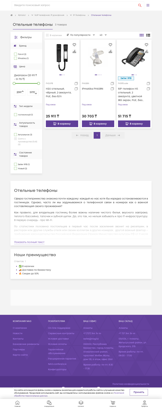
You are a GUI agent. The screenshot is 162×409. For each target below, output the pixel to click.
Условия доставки (58, 338)
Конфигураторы (57, 369)
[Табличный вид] (148, 35)
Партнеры (19, 349)
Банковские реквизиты (26, 344)
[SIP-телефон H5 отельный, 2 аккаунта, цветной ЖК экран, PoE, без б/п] (134, 57)
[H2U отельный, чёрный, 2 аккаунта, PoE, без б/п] (62, 57)
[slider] (14, 83)
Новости (17, 333)
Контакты (18, 338)
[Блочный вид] (141, 35)
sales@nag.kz (91, 338)
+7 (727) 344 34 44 (92, 333)
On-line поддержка (59, 328)
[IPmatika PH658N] (98, 57)
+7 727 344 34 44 (127, 333)
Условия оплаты (57, 344)
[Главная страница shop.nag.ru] (11, 15)
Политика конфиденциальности (130, 384)
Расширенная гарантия (62, 358)
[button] (80, 35)
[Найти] (140, 5)
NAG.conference (57, 364)
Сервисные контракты (61, 333)
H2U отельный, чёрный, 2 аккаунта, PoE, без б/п (59, 92)
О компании (20, 328)
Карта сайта (20, 354)
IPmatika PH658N (92, 89)
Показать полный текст (29, 242)
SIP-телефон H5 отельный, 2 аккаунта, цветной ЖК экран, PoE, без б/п (130, 94)
